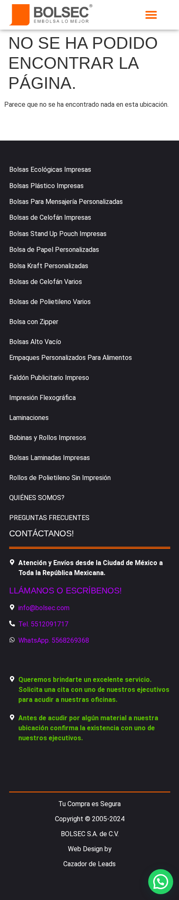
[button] (151, 14)
